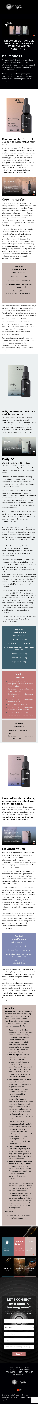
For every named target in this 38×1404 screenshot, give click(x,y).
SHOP (20, 1372)
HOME (11, 1367)
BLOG (27, 1367)
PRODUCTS (10, 1372)
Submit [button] (19, 1354)
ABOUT (19, 1367)
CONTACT (12, 1370)
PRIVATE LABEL (24, 1370)
